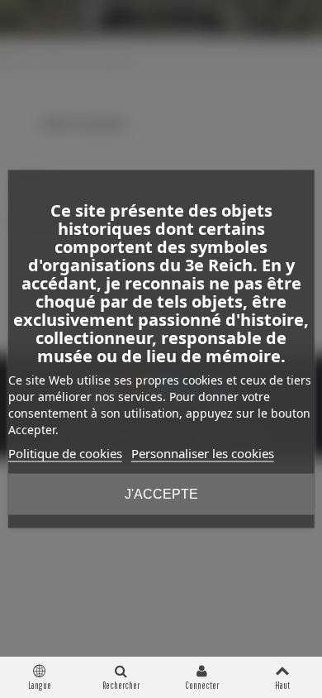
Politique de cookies (65, 453)
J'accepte (161, 494)
